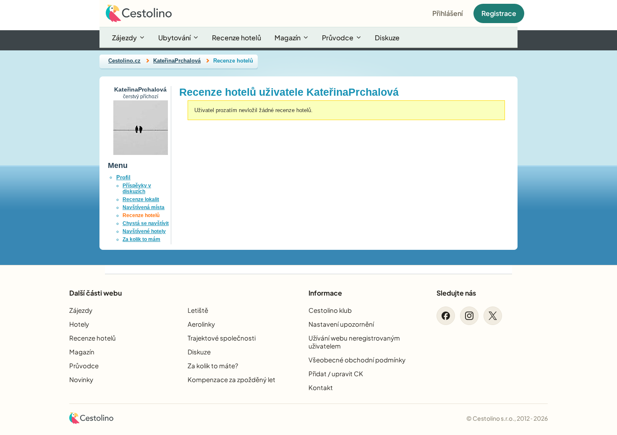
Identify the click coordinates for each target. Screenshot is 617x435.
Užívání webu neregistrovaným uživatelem (354, 342)
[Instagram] (469, 316)
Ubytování (174, 37)
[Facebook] (446, 316)
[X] (493, 316)
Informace (325, 292)
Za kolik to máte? (213, 365)
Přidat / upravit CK (335, 373)
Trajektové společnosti (222, 338)
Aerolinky (201, 324)
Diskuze (387, 37)
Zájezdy (124, 37)
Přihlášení (447, 13)
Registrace (498, 13)
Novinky (81, 379)
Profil (123, 177)
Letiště (198, 310)
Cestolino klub (330, 310)
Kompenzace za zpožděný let (231, 379)
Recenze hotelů (236, 37)
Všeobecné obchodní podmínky (356, 360)
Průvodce (337, 37)
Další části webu (95, 292)
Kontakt (320, 387)
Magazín (288, 37)
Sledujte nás (456, 292)
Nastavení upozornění (341, 324)
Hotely (79, 324)
